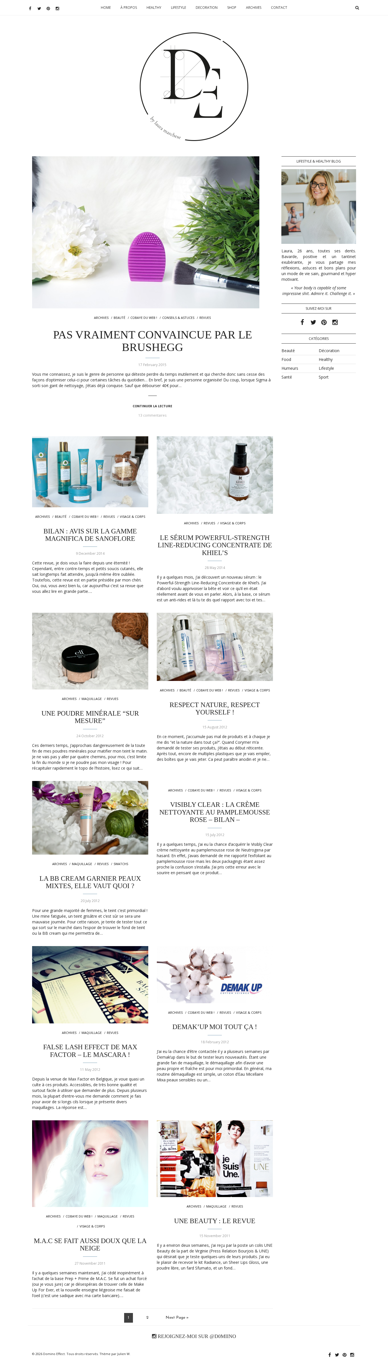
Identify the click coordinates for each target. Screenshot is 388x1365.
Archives (253, 7)
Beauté (119, 317)
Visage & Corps (132, 516)
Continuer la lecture (152, 406)
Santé (286, 377)
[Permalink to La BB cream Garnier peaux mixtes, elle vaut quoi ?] (90, 818)
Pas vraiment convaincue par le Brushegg (152, 341)
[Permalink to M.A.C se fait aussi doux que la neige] (90, 1163)
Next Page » (177, 1318)
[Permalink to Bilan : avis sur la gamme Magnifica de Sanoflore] (90, 471)
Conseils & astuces (178, 317)
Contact (279, 7)
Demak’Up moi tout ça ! (214, 1026)
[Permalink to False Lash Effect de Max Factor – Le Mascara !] (90, 984)
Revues (205, 317)
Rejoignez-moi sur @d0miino (196, 1336)
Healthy (154, 7)
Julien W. (123, 1354)
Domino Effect (54, 1354)
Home (106, 7)
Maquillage (92, 699)
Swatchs (121, 864)
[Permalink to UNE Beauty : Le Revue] (215, 1158)
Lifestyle (178, 7)
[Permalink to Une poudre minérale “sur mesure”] (90, 651)
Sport (324, 377)
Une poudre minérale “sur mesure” (90, 717)
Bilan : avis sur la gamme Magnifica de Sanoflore (90, 534)
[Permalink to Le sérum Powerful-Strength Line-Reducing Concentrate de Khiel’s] (215, 475)
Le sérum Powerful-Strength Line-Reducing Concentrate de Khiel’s (215, 545)
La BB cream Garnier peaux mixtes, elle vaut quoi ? (90, 882)
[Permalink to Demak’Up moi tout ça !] (215, 974)
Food (286, 359)
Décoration (329, 350)
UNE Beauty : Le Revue (214, 1221)
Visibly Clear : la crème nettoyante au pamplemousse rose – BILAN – (214, 812)
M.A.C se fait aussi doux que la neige (90, 1244)
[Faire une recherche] (357, 8)
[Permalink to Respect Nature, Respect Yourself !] (215, 647)
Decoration (207, 7)
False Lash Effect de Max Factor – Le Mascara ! (90, 1050)
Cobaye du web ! (143, 317)
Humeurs (289, 368)
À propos (128, 7)
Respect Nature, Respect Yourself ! (215, 708)
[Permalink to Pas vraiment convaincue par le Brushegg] (152, 232)
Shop (231, 7)
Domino (194, 50)
